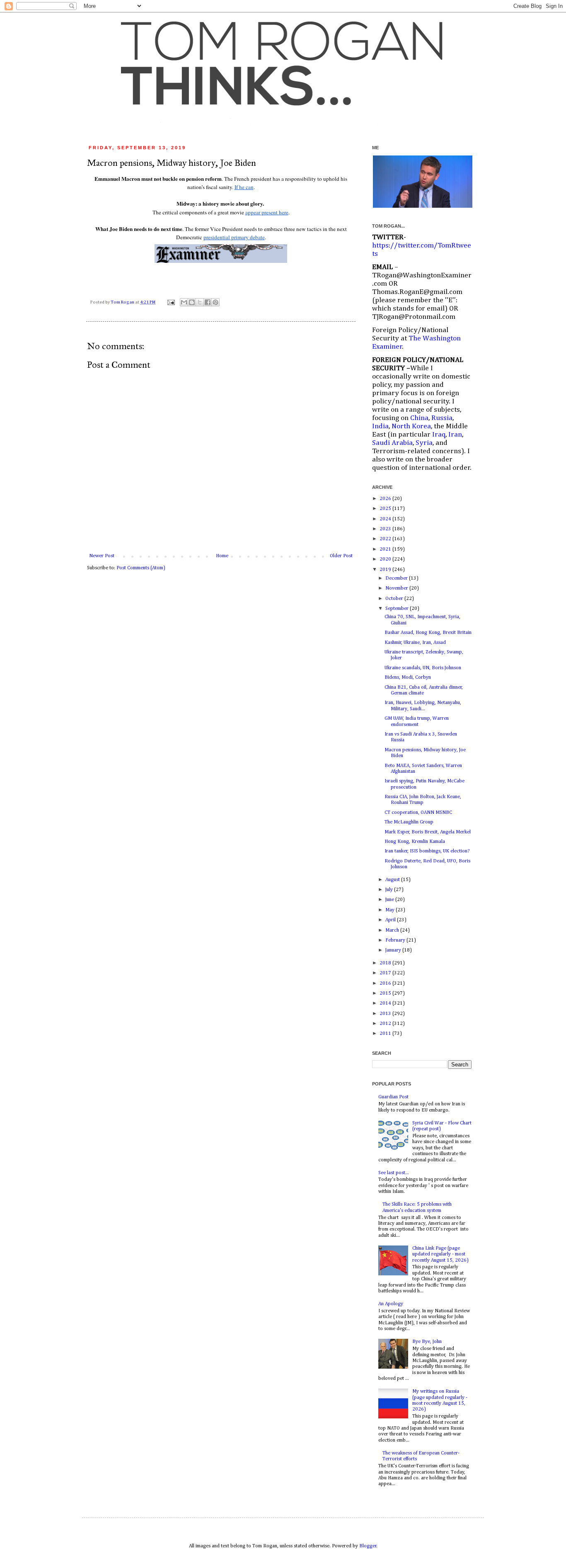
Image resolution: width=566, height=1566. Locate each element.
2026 (386, 498)
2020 (386, 559)
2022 (386, 539)
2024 (386, 519)
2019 (386, 569)
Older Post (341, 556)
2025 (386, 508)
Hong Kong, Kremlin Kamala (415, 841)
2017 (386, 973)
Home (222, 556)
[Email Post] (170, 302)
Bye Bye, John (427, 1341)
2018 (386, 963)
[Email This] (184, 302)
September (397, 608)
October (394, 598)
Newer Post (101, 556)
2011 (386, 1033)
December (397, 578)
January (393, 950)
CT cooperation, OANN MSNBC (418, 812)
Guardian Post (393, 1097)
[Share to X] (200, 302)
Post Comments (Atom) (140, 568)
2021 (386, 549)
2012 (386, 1023)
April (391, 920)
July (389, 889)
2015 (386, 993)
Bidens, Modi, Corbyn (408, 677)
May (390, 910)
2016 (386, 983)
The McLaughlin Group (409, 822)
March (392, 930)
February (395, 940)
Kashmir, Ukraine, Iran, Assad (415, 642)
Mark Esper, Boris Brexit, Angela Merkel (428, 832)
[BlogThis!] (192, 302)
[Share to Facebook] (207, 302)
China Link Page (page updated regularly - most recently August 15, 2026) (440, 1254)
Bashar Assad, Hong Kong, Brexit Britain (428, 632)
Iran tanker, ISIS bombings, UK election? (427, 851)
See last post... (393, 1172)
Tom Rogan (123, 302)
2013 (386, 1013)
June (390, 899)
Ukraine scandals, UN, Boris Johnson (423, 667)
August (393, 879)
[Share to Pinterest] (215, 302)
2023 (386, 529)
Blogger (368, 1546)
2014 (386, 1003)
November (397, 588)
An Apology (390, 1303)
